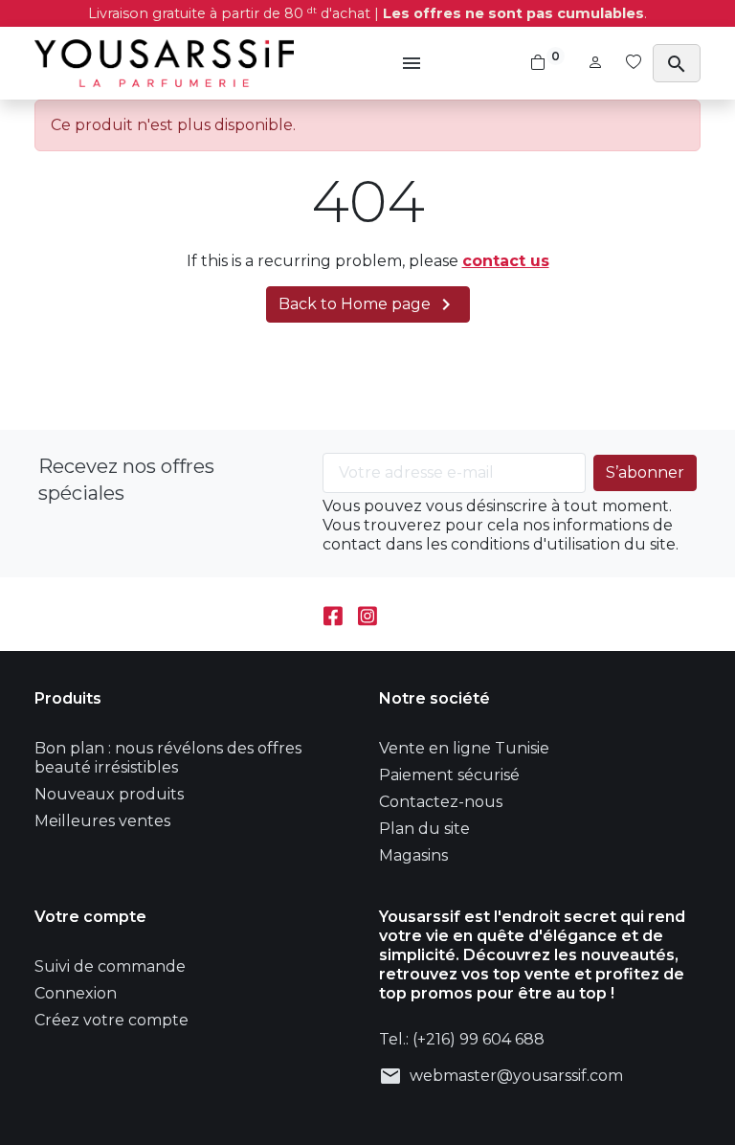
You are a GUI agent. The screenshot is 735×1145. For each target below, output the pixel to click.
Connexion (75, 993)
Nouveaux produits (109, 794)
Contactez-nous (440, 802)
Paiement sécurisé (449, 775)
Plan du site (424, 828)
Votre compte (90, 917)
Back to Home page (367, 304)
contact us (505, 261)
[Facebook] (333, 613)
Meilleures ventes (102, 821)
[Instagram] (367, 613)
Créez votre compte (111, 1020)
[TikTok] (402, 613)
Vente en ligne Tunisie (464, 748)
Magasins (413, 855)
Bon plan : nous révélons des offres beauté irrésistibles (167, 757)
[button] (414, 63)
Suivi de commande (110, 966)
